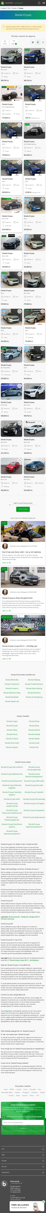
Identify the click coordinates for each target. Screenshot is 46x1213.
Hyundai (33, 1089)
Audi (5, 1089)
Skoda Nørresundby (12, 693)
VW (37, 1095)
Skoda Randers (34, 693)
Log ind (40, 3)
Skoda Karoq (12, 734)
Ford (25, 1089)
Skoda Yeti (34, 747)
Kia (39, 1089)
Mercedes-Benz (7, 1092)
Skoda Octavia (12, 739)
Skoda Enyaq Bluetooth (12, 781)
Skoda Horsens (12, 688)
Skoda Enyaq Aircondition (12, 767)
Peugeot (26, 1092)
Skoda (14, 8)
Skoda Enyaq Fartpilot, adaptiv (12, 793)
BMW (12, 1089)
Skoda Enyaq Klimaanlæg (34, 799)
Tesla (18, 1095)
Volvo (32, 1095)
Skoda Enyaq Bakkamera (12, 774)
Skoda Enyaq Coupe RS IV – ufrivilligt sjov (19, 646)
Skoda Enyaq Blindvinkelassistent (34, 775)
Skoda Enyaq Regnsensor (34, 817)
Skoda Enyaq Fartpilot (34, 792)
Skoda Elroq (34, 721)
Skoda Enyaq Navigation (34, 810)
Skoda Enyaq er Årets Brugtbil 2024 (17, 598)
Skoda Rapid (34, 739)
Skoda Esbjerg (34, 680)
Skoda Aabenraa (12, 701)
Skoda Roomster (12, 743)
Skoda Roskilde (12, 697)
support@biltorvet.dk (17, 1197)
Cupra (19, 1089)
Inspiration (5, 1172)
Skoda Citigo (12, 721)
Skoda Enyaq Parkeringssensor (11, 818)
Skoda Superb (12, 747)
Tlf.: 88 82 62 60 (15, 1192)
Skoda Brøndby (12, 680)
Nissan (17, 1092)
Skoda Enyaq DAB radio (34, 781)
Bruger (4, 1160)
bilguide (8, 1011)
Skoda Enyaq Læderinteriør (12, 804)
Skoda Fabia (12, 730)
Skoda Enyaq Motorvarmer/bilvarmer (12, 811)
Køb (3, 1155)
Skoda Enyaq (12, 726)
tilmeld (23, 1128)
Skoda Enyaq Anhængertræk (34, 768)
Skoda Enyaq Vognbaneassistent (34, 825)
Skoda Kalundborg (34, 688)
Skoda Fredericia (12, 684)
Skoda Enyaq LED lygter (34, 803)
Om (3, 1149)
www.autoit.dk (15, 1199)
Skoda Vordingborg (34, 697)
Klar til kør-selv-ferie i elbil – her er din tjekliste (21, 552)
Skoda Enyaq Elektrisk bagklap (12, 786)
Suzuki (11, 1095)
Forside (3, 8)
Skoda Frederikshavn (34, 684)
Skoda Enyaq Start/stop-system (12, 825)
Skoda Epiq (34, 726)
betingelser (38, 1117)
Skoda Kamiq (34, 730)
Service (4, 1166)
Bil (9, 8)
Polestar (34, 1092)
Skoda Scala (34, 743)
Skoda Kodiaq (34, 734)
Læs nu (5, 563)
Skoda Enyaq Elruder (34, 785)
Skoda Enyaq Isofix (12, 799)
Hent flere (23, 509)
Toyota (24, 1095)
